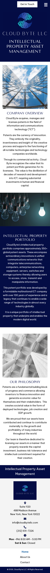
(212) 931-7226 (25, 530)
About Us (25, 557)
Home (25, 551)
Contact (25, 562)
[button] (27, 4)
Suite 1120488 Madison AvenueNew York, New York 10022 (25, 510)
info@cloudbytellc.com (25, 522)
